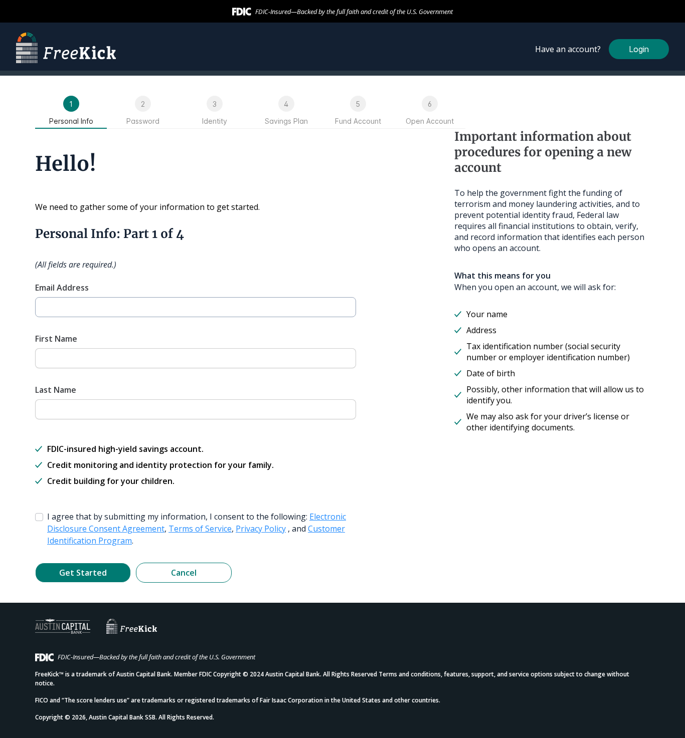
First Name (56, 338)
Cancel (184, 572)
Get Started (83, 572)
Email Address (62, 287)
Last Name (55, 389)
